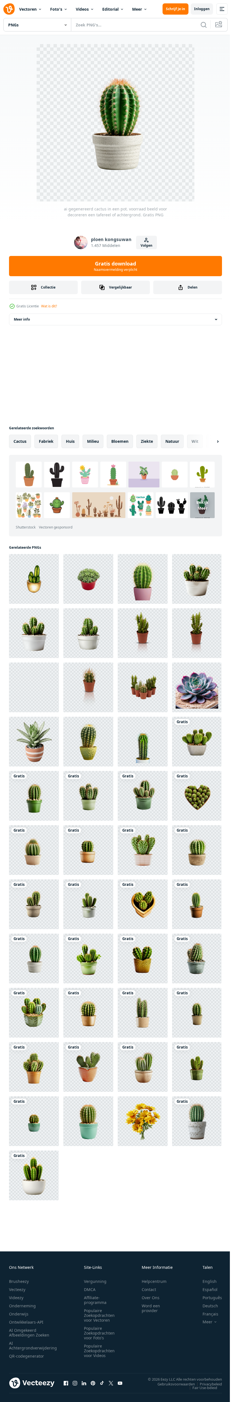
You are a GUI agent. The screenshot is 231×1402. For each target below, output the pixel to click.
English (205, 1281)
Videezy (16, 1297)
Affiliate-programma (95, 1300)
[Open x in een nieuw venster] (111, 1383)
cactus (20, 441)
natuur (172, 441)
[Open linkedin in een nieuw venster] (84, 1383)
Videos (82, 9)
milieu (93, 441)
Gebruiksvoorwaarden (172, 1383)
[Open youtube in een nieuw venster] (120, 1383)
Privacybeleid (207, 1383)
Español (205, 1289)
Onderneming (22, 1305)
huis (70, 441)
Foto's (56, 9)
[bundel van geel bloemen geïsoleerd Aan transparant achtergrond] (143, 1121)
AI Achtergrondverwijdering (33, 1345)
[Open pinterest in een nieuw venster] (93, 1383)
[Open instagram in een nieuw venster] (75, 1383)
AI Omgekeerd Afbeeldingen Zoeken (29, 1333)
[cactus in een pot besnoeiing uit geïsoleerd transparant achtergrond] (143, 633)
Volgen (146, 245)
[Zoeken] (203, 24)
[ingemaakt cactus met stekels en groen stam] (196, 1121)
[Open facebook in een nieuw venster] (66, 1383)
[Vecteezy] (9, 9)
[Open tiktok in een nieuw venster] (102, 1383)
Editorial (110, 9)
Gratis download (115, 266)
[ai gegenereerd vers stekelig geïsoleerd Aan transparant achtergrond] (143, 579)
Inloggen (202, 8)
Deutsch (206, 1305)
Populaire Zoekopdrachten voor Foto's (99, 1333)
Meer (137, 9)
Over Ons (150, 1297)
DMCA (89, 1289)
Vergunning (95, 1281)
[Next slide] (209, 441)
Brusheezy (19, 1281)
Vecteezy (17, 1289)
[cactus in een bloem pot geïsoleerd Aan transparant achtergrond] (88, 1121)
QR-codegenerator (26, 1356)
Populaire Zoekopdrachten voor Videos (99, 1350)
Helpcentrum (154, 1281)
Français (206, 1314)
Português (208, 1297)
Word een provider (151, 1308)
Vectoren (28, 9)
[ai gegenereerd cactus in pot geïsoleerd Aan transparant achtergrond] (34, 1175)
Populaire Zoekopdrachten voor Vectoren (99, 1315)
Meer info (22, 319)
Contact (149, 1289)
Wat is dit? (49, 306)
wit (195, 441)
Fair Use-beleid (200, 1387)
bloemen (119, 441)
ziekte (147, 441)
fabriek (46, 441)
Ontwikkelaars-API (26, 1322)
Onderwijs (18, 1314)
